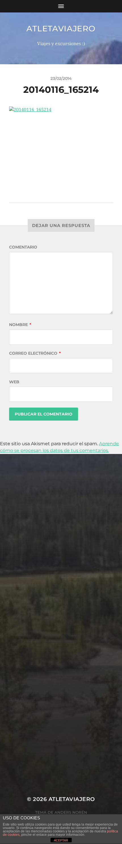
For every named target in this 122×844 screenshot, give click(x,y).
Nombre (20, 324)
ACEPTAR (61, 840)
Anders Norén (70, 812)
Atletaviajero (60, 28)
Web (14, 381)
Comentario (23, 247)
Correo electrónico (35, 353)
